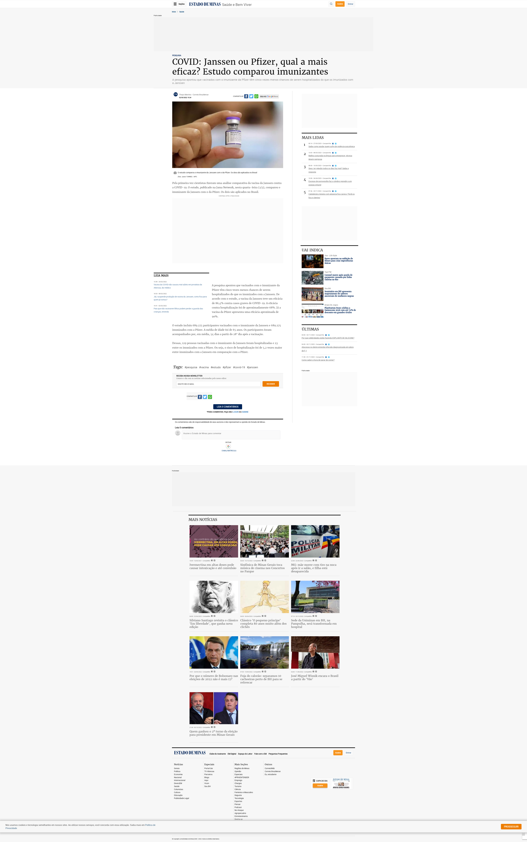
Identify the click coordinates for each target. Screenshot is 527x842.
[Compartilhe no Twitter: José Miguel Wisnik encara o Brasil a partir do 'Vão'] (316, 672)
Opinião (238, 771)
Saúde (181, 12)
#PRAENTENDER (242, 777)
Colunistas (178, 789)
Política (177, 771)
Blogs (206, 777)
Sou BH (207, 786)
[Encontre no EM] (331, 4)
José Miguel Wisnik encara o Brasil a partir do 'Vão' (314, 677)
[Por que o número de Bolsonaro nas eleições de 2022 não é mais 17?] (214, 652)
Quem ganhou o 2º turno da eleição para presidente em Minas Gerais (214, 733)
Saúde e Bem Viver (237, 4)
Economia (178, 774)
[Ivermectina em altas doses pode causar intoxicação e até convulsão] (214, 541)
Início (174, 12)
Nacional (178, 777)
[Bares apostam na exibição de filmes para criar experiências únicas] (312, 261)
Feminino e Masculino (244, 792)
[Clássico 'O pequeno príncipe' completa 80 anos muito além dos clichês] (264, 597)
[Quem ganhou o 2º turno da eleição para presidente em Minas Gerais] (214, 708)
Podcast (238, 807)
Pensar (238, 804)
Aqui (206, 780)
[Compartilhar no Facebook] (246, 96)
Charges (238, 783)
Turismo (238, 786)
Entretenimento (241, 816)
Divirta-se (239, 819)
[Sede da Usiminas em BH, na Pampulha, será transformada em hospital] (315, 597)
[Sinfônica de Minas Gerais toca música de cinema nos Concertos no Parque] (264, 541)
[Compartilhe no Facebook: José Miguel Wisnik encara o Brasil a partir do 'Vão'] (313, 672)
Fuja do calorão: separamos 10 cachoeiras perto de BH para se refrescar (261, 679)
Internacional (179, 780)
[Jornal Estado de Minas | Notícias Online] (205, 4)
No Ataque (239, 810)
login (236, 412)
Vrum (206, 783)
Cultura (177, 792)
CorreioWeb (270, 768)
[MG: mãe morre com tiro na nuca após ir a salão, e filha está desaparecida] (315, 541)
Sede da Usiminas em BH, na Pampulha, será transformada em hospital (314, 623)
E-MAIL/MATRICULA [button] (229, 450)
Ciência (238, 789)
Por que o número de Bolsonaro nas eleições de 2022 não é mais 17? (214, 677)
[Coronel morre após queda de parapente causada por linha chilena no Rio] (312, 278)
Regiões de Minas (242, 768)
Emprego (238, 780)
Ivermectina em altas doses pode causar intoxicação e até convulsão (213, 566)
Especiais (239, 774)
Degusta (238, 795)
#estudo (216, 367)
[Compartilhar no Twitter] (251, 96)
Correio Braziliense (273, 771)
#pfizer (227, 367)
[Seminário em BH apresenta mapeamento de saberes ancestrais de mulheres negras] (312, 294)
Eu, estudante (270, 774)
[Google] (228, 446)
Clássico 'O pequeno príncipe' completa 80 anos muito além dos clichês (263, 623)
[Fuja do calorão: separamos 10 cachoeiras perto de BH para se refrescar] (264, 652)
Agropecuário (240, 813)
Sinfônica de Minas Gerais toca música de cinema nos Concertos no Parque (262, 568)
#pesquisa (191, 367)
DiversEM (178, 783)
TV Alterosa (209, 771)
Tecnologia (239, 798)
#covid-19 (239, 367)
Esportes (238, 801)
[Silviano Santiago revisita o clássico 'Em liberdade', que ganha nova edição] (214, 597)
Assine (340, 3)
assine (245, 412)
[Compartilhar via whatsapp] (256, 96)
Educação (178, 795)
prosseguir (511, 826)
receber (271, 384)
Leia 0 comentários (228, 406)
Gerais (177, 768)
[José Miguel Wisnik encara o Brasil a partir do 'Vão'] (315, 652)
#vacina (204, 367)
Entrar (350, 4)
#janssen (252, 367)
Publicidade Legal (181, 798)
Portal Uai (208, 768)
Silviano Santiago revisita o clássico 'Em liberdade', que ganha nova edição (214, 623)
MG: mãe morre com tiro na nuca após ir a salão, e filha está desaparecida (313, 568)
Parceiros (208, 774)
